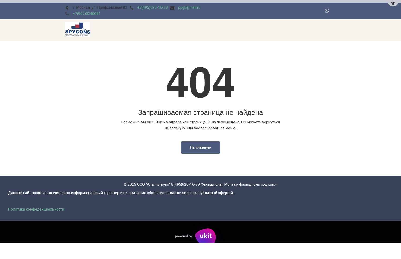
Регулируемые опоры (255, 30)
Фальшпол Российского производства (171, 30)
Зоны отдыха (94, 30)
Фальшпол (66, 30)
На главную (200, 147)
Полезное (220, 30)
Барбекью (122, 30)
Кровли (43, 30)
